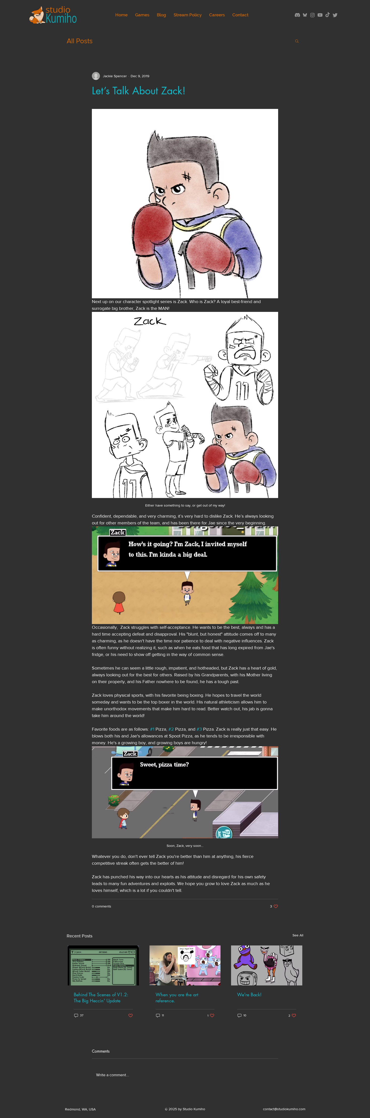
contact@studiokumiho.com (284, 1109)
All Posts (80, 41)
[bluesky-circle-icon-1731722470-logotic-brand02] (305, 15)
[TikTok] (327, 15)
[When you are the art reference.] (185, 965)
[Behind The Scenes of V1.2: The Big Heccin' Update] (103, 965)
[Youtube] (320, 15)
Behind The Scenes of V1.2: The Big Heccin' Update (101, 997)
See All (297, 935)
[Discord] (297, 15)
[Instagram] (312, 15)
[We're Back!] (266, 965)
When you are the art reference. (177, 997)
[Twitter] (335, 15)
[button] (296, 41)
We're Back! (249, 994)
